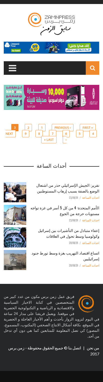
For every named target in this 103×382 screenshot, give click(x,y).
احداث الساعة (90, 198)
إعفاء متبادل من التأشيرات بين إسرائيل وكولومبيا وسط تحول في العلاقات (68, 233)
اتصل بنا (75, 347)
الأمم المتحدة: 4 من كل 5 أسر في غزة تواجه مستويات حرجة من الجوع (64, 210)
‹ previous (62, 127)
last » (49, 140)
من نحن (92, 347)
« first (87, 127)
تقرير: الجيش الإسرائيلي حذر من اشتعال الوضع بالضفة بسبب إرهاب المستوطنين (67, 188)
